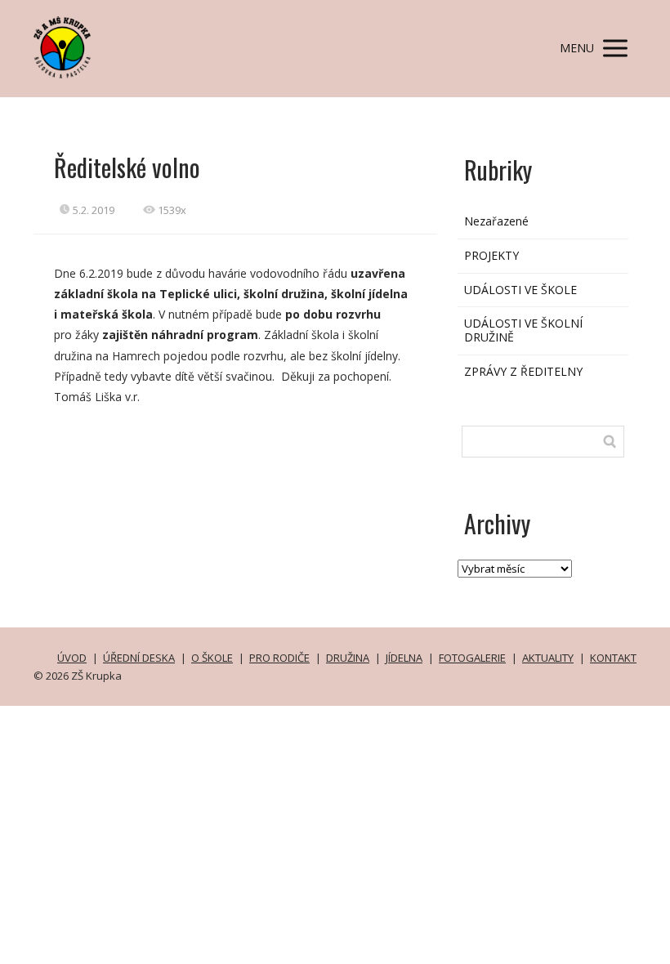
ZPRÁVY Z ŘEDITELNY (523, 371)
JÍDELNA (404, 657)
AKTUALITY (548, 657)
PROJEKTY (491, 255)
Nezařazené (496, 221)
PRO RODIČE (279, 657)
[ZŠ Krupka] (62, 48)
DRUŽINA (347, 657)
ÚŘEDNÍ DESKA (139, 657)
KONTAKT (613, 657)
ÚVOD (72, 657)
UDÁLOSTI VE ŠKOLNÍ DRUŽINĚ (523, 330)
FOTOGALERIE (472, 657)
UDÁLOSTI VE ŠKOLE (520, 289)
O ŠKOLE (212, 657)
